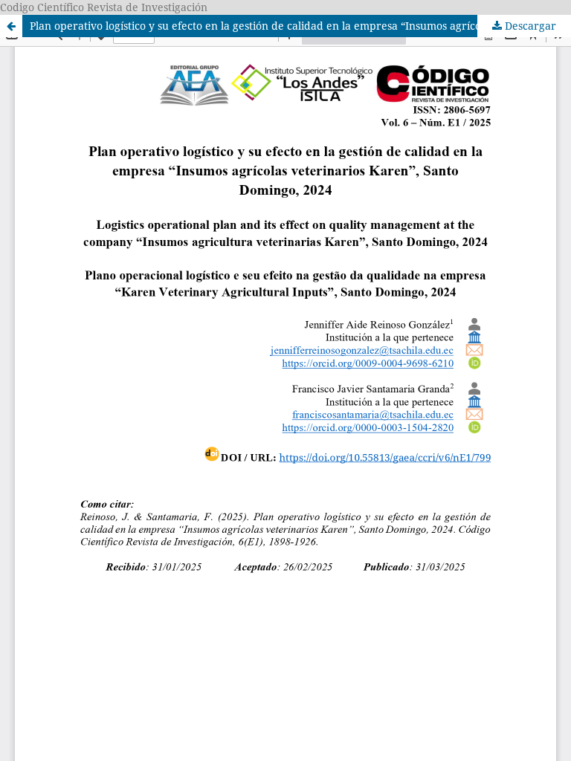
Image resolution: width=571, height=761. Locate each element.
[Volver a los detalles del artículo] (11, 26)
